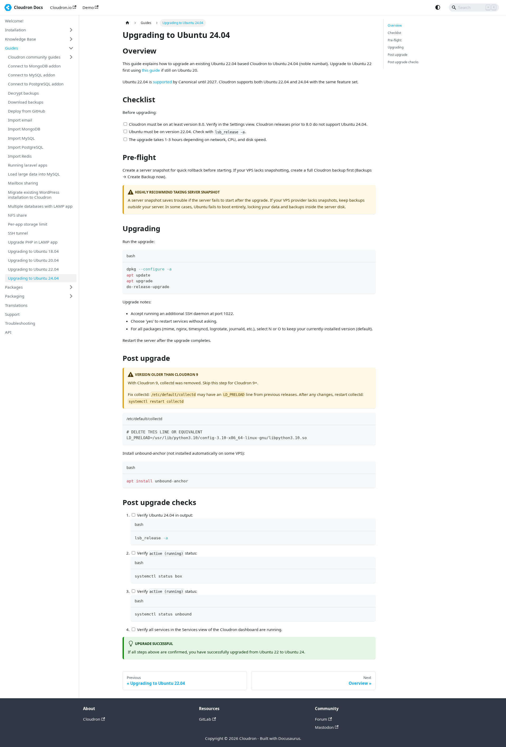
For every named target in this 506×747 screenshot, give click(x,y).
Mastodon (324, 727)
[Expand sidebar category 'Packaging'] (70, 296)
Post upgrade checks (403, 62)
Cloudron (91, 719)
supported (162, 81)
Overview (395, 25)
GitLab (205, 719)
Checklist (394, 33)
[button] (39, 30)
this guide (151, 70)
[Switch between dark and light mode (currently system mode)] (438, 7)
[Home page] (127, 23)
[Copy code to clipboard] (369, 268)
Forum (321, 719)
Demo (88, 7)
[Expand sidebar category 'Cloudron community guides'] (70, 57)
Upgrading (395, 47)
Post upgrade (397, 54)
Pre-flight (394, 40)
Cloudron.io (61, 7)
